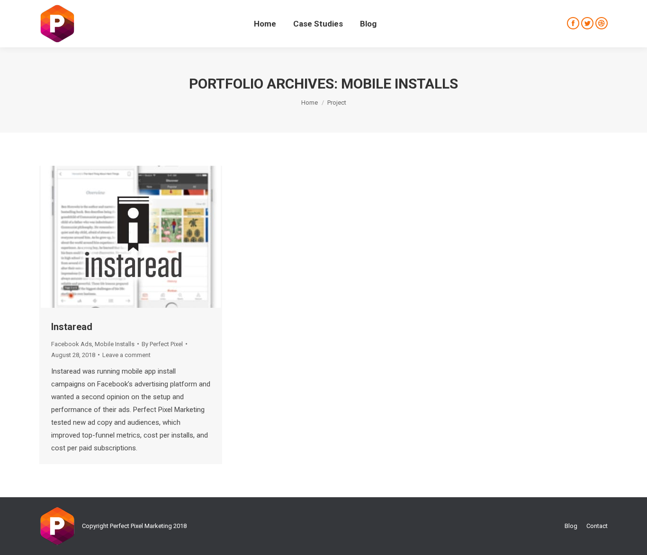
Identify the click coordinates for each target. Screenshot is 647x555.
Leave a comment (126, 354)
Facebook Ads (71, 344)
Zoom (130, 237)
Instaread (71, 326)
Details (156, 237)
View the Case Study (105, 237)
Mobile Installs (115, 344)
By (162, 344)
